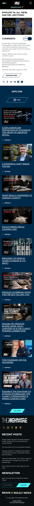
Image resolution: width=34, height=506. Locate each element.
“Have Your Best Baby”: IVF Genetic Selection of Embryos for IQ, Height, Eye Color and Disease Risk (17, 460)
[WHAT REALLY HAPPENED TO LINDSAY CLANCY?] (17, 183)
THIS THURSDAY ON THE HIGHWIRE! (14, 361)
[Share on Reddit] (18, 82)
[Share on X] (4, 82)
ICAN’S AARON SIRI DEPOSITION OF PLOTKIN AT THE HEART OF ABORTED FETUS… (16, 131)
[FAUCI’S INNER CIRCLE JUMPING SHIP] (17, 215)
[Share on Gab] (11, 82)
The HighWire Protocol (17, 502)
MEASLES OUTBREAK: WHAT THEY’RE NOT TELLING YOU (16, 293)
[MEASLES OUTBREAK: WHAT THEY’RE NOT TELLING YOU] (17, 280)
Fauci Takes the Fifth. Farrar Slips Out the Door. (15, 467)
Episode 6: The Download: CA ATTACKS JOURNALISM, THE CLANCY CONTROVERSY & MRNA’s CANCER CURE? (16, 395)
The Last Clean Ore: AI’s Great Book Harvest (16, 447)
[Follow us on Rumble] (16, 428)
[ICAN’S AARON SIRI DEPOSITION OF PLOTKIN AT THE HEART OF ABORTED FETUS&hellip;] (17, 116)
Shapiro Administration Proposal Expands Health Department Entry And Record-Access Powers (15, 441)
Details (7, 140)
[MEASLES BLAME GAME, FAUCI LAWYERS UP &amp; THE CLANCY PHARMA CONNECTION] (17, 312)
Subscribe (23, 485)
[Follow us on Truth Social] (20, 428)
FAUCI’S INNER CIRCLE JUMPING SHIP (13, 228)
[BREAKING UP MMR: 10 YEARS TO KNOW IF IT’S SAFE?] (17, 246)
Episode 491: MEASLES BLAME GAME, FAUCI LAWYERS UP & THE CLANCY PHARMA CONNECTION (16, 327)
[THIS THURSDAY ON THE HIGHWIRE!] (17, 348)
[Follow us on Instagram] (8, 427)
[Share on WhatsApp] (22, 82)
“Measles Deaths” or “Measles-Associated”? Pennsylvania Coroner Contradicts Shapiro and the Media (16, 452)
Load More (17, 410)
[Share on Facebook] (7, 82)
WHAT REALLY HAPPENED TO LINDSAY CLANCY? (17, 197)
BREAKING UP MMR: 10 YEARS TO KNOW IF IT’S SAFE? (14, 260)
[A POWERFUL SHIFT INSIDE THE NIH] (17, 152)
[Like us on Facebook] (12, 427)
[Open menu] (30, 3)
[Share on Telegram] (15, 82)
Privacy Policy (17, 501)
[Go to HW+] (4, 3)
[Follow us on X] (4, 427)
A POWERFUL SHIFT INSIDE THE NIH (16, 165)
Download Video (11, 75)
